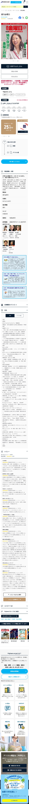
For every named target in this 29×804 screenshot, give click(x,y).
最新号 (5, 94)
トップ (2, 10)
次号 (11, 94)
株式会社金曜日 (4, 17)
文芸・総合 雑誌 (8, 10)
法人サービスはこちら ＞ (7, 680)
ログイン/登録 (16, 2)
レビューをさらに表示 (15, 594)
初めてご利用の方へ (14, 677)
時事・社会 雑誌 (16, 10)
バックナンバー (19, 94)
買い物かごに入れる (15, 161)
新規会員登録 (14, 671)
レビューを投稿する (13, 599)
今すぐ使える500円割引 (21, 100)
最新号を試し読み (16, 66)
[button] (18, 61)
